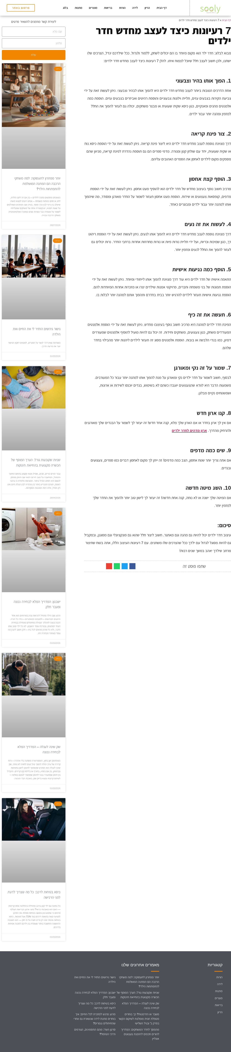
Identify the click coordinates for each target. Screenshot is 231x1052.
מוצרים (93, 7)
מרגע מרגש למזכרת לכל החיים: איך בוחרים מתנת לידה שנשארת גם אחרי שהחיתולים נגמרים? (95, 1018)
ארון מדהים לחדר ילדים (189, 430)
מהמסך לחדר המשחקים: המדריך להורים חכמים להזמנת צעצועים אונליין (140, 1034)
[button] (132, 566)
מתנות (78, 7)
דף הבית (162, 7)
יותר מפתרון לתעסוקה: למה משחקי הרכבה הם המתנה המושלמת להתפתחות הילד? (37, 183)
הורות (122, 7)
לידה (135, 7)
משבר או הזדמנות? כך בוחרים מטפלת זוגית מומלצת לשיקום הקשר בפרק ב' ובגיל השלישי (138, 1018)
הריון (147, 7)
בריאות (108, 7)
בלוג (65, 7)
